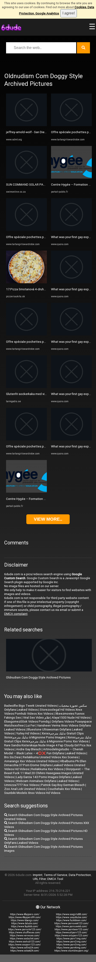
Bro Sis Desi (12, 757)
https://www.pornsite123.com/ (24, 929)
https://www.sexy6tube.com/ (71, 917)
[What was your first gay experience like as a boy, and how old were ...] (71, 230)
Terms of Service (55, 875)
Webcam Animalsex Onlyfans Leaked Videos (47, 781)
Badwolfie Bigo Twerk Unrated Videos (30, 706)
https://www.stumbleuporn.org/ (71, 950)
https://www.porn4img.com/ (71, 947)
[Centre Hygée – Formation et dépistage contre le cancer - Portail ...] (26, 492)
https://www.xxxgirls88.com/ (71, 914)
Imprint (37, 875)
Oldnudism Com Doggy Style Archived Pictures (38, 677)
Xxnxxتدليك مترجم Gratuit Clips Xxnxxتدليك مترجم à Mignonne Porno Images (44, 735)
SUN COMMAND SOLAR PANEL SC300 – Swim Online (42, 185)
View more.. (48, 519)
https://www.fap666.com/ (24, 926)
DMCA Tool (55, 879)
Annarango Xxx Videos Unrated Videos (31, 761)
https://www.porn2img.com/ (71, 941)
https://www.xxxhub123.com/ (25, 941)
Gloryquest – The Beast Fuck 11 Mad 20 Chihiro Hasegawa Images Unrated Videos (47, 773)
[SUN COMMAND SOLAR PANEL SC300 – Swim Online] (26, 178)
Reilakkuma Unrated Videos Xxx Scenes (50, 757)
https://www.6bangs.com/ (25, 920)
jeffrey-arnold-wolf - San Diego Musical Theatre (38, 132)
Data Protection (80, 875)
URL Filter (39, 879)
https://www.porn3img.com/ (71, 944)
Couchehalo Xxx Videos (64, 789)
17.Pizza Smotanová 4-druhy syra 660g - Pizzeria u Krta (44, 289)
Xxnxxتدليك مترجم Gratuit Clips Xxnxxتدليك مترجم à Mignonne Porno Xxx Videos (48, 739)
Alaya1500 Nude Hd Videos (71, 718)
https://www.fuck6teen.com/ (71, 920)
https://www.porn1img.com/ (71, 938)
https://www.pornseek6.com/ (71, 926)
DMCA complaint (15, 614)
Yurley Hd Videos (28, 733)
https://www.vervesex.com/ (25, 935)
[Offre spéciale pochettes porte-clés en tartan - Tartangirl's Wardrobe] (26, 230)
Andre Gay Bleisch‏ (28, 749)
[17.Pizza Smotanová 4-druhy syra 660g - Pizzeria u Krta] (26, 282)
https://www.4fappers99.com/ (25, 917)
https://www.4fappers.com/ (24, 914)
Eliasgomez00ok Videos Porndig (27, 721)
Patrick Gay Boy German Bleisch (63, 785)
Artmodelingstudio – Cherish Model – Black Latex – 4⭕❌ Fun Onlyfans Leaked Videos (45, 751)
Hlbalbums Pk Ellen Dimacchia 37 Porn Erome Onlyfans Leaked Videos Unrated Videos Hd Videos (45, 765)
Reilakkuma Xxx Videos (47, 769)
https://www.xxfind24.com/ (24, 947)
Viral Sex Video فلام (36, 718)
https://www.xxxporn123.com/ (24, 944)
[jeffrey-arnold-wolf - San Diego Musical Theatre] (26, 125)
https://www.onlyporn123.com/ (71, 935)
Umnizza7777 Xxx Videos (21, 785)
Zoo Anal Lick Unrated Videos (24, 789)
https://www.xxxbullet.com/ (24, 938)
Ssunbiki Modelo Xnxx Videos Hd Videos (32, 793)
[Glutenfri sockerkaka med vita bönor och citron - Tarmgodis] (26, 387)
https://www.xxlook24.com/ (24, 950)
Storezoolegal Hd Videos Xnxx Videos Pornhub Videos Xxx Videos (43, 712)
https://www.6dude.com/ (24, 923)
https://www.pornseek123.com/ (71, 923)
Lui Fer (30, 725)
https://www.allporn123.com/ (71, 932)
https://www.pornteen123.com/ (71, 929)
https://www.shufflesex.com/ (24, 932)
